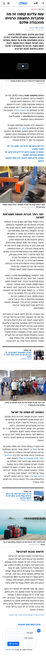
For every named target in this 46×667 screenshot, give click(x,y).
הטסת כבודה (20, 110)
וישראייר (33, 476)
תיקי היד (22, 128)
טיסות (25, 615)
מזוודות (41, 615)
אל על (32, 449)
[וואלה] (23, 3)
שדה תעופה (13, 615)
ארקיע (41, 476)
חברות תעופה (33, 615)
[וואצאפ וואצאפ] (8, 3)
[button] (36, 3)
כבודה (20, 615)
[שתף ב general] (4, 3)
